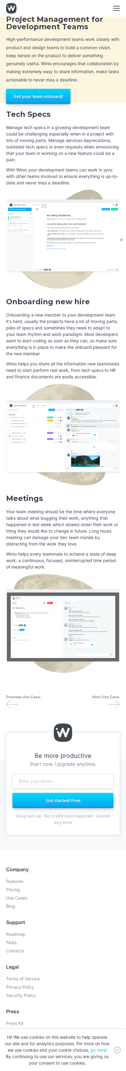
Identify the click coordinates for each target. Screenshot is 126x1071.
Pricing (13, 889)
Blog (10, 906)
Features (14, 881)
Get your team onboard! (38, 96)
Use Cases (16, 897)
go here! (99, 1050)
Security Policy (21, 995)
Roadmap (15, 934)
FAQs (11, 942)
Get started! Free (63, 800)
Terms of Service (23, 978)
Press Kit (15, 1023)
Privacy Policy (20, 987)
